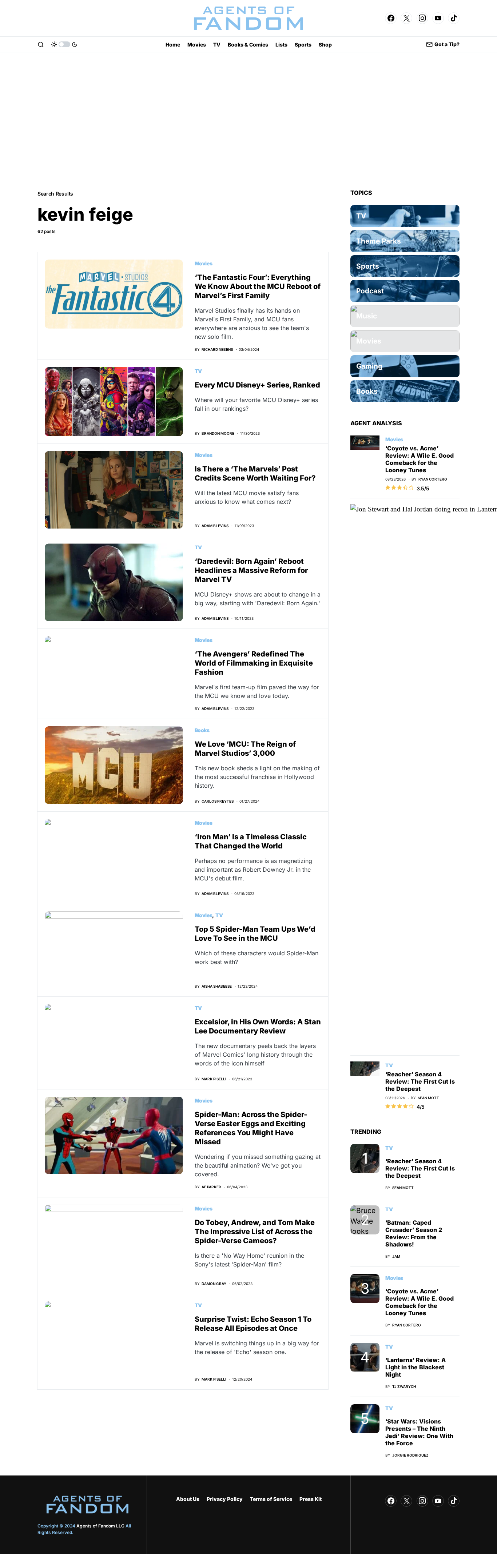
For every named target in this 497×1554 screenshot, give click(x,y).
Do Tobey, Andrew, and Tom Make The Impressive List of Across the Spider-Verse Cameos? (255, 1231)
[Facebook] (391, 18)
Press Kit (310, 1499)
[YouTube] (438, 18)
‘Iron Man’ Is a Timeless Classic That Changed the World (251, 841)
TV (198, 371)
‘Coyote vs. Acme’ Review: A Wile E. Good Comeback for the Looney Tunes (419, 459)
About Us (187, 1499)
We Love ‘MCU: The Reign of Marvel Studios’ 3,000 (245, 749)
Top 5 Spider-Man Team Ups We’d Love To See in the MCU (255, 934)
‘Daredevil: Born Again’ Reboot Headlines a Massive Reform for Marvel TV (251, 570)
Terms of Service (271, 1499)
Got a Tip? (447, 44)
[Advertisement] (248, 121)
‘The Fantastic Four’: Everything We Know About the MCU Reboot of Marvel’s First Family (258, 286)
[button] (40, 44)
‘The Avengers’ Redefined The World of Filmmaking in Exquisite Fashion (254, 663)
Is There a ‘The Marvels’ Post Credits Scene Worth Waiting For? (255, 473)
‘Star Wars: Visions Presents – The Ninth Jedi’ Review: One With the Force (419, 1432)
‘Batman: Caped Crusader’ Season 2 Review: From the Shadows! (413, 1233)
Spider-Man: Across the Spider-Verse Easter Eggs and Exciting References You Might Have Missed (251, 1128)
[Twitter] (406, 18)
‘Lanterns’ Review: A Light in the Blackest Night (415, 1367)
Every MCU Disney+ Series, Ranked (257, 385)
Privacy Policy (225, 1499)
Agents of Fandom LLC (100, 1526)
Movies (203, 263)
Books (202, 730)
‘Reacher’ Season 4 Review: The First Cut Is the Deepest (420, 1081)
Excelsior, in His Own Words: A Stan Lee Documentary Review (258, 1026)
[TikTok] (454, 18)
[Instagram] (422, 18)
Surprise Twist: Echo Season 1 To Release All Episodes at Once (253, 1324)
